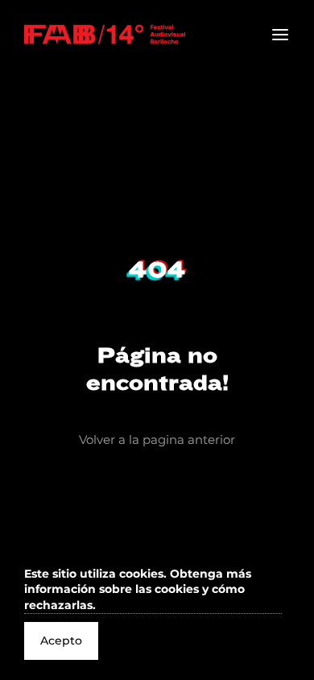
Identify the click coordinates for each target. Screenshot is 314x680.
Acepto (61, 640)
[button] (153, 590)
